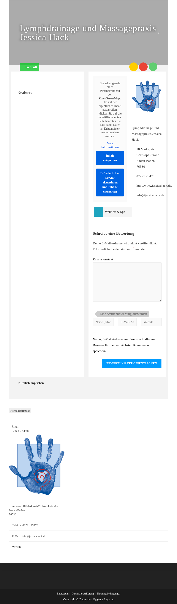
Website (16, 546)
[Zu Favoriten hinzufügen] (160, 30)
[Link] (133, 66)
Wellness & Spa (115, 212)
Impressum (62, 593)
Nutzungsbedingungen (108, 593)
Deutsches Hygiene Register (96, 599)
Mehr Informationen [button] (110, 145)
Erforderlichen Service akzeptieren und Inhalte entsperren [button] (110, 182)
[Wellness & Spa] (98, 212)
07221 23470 (145, 176)
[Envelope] (143, 66)
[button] (29, 67)
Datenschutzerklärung (83, 593)
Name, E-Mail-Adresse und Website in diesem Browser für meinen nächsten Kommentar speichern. (124, 345)
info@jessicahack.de (34, 536)
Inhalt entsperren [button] (110, 158)
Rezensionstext (103, 259)
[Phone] (153, 66)
